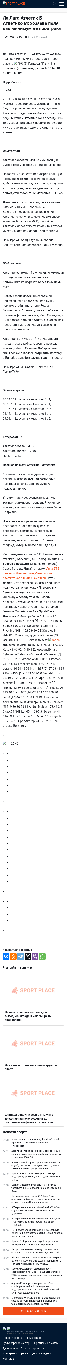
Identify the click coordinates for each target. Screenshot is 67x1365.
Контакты (9, 1358)
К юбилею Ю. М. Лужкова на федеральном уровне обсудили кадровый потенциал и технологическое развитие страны (35, 1300)
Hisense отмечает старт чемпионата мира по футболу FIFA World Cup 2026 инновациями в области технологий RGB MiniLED (36, 1260)
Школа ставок (33, 1337)
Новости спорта (12, 1337)
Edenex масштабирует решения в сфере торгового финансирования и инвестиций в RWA (36, 1187)
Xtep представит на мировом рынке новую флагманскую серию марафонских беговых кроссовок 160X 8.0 (36, 1154)
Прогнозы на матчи (15, 36)
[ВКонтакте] (6, 956)
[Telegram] (20, 956)
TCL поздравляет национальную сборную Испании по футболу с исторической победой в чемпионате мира (37, 1233)
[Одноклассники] (13, 956)
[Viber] (35, 956)
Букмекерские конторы (17, 1343)
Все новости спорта (33, 1311)
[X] (28, 956)
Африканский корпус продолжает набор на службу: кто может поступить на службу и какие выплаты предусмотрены (35, 1165)
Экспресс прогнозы (32, 1348)
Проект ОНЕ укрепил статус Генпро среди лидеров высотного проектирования (34, 1243)
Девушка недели (41, 1353)
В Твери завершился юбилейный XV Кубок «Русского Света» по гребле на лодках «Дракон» (35, 1210)
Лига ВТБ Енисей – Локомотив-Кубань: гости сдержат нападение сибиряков (31, 573)
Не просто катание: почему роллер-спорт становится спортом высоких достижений (35, 1251)
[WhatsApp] (42, 956)
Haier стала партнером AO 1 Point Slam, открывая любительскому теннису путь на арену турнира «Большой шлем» (35, 1199)
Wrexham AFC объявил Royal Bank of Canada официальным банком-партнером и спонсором (35, 1142)
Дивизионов (10, 1348)
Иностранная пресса (15, 1353)
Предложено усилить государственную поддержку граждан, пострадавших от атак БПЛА (35, 1176)
